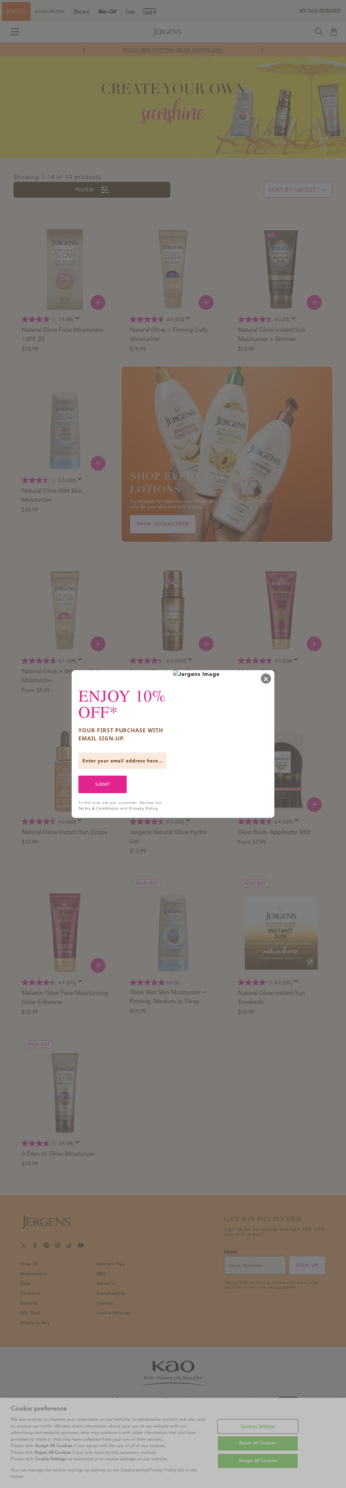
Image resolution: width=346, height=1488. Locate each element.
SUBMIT (102, 784)
